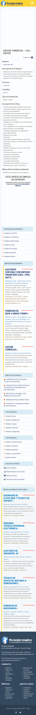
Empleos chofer (11, 457)
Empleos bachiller (10, 252)
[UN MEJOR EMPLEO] (12, 2)
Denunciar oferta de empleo (15, 479)
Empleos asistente (12, 446)
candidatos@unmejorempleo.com (24, 654)
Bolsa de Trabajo (26, 648)
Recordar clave (10, 694)
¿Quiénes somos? (29, 694)
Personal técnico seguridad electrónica (14, 526)
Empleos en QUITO (10, 233)
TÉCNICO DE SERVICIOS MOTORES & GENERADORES (15, 581)
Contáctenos (27, 688)
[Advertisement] (18, 27)
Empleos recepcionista (13, 453)
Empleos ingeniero (12, 450)
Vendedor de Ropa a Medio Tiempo (16, 312)
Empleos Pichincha (12, 428)
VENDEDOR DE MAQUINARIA (10, 607)
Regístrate (9, 668)
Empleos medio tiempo (11, 241)
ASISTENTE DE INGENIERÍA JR (11, 552)
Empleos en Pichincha (11, 237)
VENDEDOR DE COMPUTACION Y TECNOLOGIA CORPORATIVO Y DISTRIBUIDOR (17, 387)
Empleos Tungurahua (13, 431)
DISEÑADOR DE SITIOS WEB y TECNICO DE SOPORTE (16, 498)
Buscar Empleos (11, 468)
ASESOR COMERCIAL (11, 348)
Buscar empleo (28, 672)
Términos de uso (28, 674)
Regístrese (9, 688)
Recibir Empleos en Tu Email (15, 471)
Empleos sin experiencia (14, 442)
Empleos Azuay (11, 416)
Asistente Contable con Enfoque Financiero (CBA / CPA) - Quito (18, 273)
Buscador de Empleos (22, 185)
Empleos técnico (9, 256)
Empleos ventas (9, 245)
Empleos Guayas (11, 424)
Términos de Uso (11, 475)
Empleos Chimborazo (13, 420)
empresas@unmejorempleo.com (11, 660)
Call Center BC (8, 64)
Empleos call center (10, 248)
